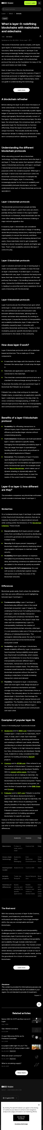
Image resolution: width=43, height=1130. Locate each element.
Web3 (11, 14)
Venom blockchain (17, 468)
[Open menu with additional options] (39, 2)
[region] (21, 1116)
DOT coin (21, 793)
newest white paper (18, 772)
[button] (3, 9)
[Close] (39, 1105)
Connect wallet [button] (30, 3)
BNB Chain (36, 786)
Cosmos (7, 763)
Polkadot (8, 793)
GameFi (32, 757)
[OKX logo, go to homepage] (7, 3)
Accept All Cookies (21, 1117)
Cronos (11, 789)
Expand (36, 995)
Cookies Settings (21, 1124)
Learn (4, 14)
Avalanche (8, 731)
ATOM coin (21, 763)
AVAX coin (23, 731)
